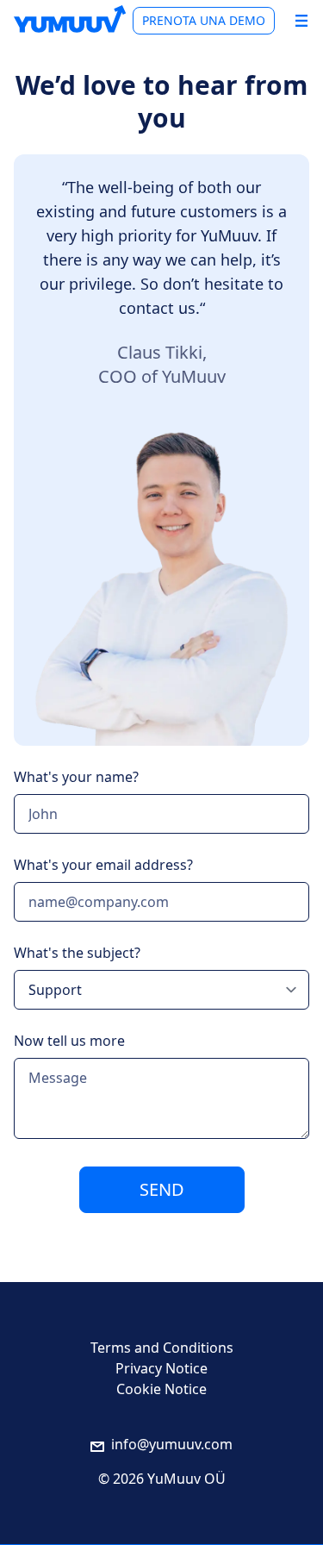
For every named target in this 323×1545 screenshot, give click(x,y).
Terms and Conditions (161, 1347)
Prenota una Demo (203, 20)
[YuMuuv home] (70, 19)
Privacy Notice (161, 1368)
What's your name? (76, 776)
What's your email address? (103, 864)
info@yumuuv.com (172, 1444)
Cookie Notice (161, 1388)
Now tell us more (69, 1040)
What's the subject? (77, 952)
